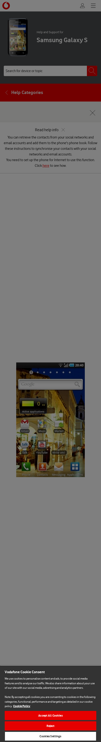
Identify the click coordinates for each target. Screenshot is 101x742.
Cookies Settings (50, 736)
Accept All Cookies (50, 715)
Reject (51, 726)
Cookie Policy (21, 706)
